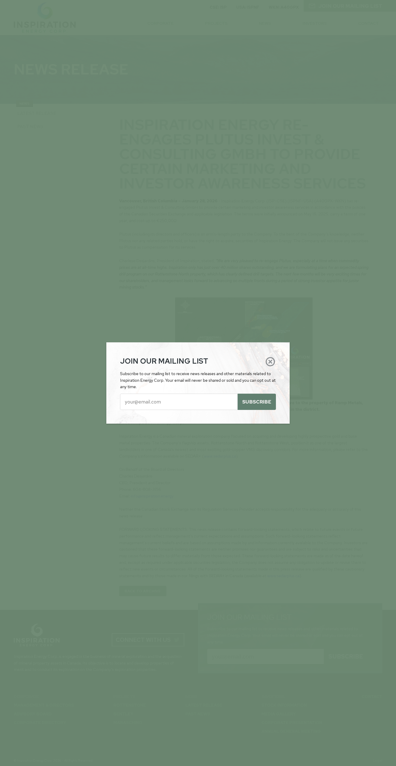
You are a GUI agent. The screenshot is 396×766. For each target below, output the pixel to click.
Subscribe (256, 401)
